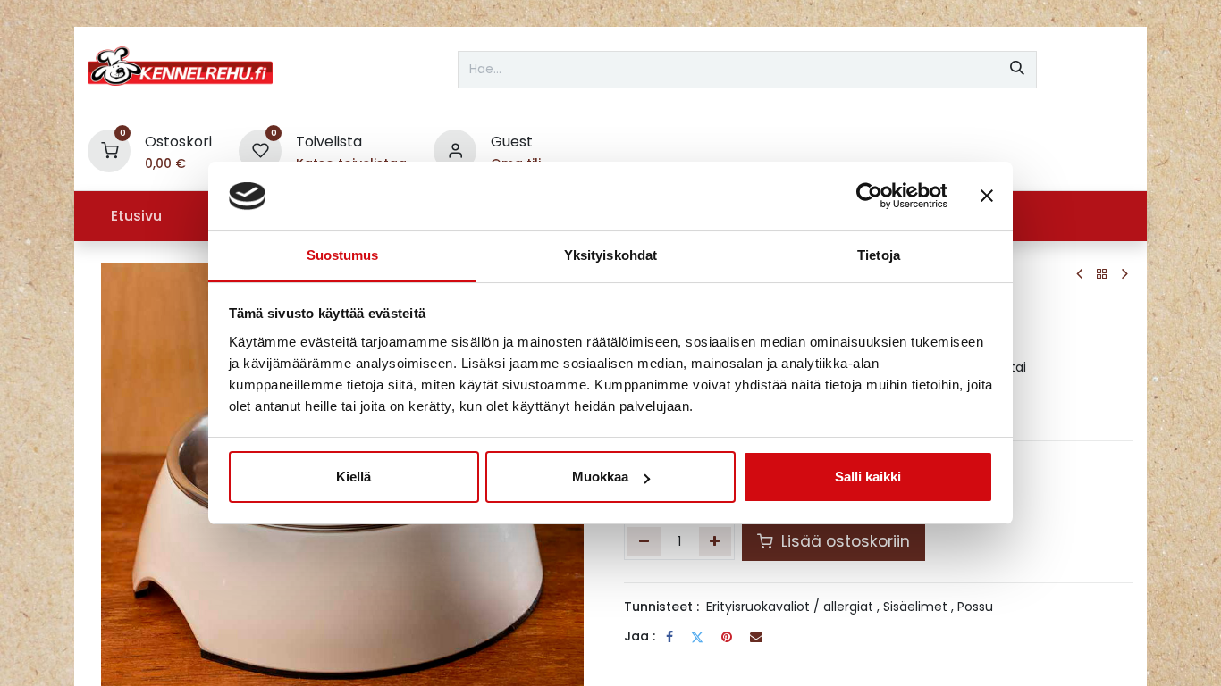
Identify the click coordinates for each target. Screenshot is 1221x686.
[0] (109, 149)
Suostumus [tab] (343, 255)
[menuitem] (136, 216)
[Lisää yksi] (715, 541)
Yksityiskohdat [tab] (610, 255)
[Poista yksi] (644, 541)
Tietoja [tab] (878, 255)
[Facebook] (669, 637)
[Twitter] (697, 637)
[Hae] (1017, 70)
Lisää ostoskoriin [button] (843, 541)
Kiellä (353, 476)
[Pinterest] (726, 637)
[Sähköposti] (756, 637)
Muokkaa (600, 476)
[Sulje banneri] (987, 196)
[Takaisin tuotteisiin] (1102, 274)
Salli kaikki (868, 476)
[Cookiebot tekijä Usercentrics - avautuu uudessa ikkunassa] (869, 196)
